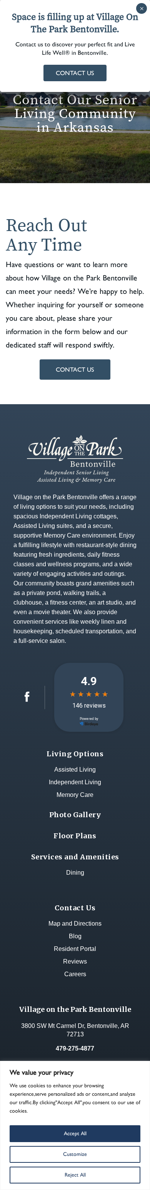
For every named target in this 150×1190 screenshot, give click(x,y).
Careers (75, 974)
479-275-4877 (75, 1048)
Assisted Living (75, 769)
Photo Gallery (75, 814)
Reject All (75, 1175)
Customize (75, 1154)
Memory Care (75, 795)
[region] (75, 1125)
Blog (75, 936)
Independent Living (75, 782)
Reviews (75, 961)
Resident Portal (75, 949)
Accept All (75, 1133)
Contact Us (75, 369)
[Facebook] (27, 700)
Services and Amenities (75, 856)
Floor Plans (75, 835)
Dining (75, 872)
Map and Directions (75, 923)
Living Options (75, 753)
